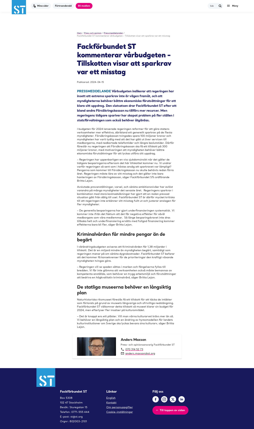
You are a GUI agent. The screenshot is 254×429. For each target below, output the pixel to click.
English (111, 398)
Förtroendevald (63, 5)
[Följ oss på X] (173, 399)
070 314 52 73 (134, 349)
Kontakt (111, 402)
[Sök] (220, 6)
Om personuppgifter (119, 407)
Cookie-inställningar (119, 412)
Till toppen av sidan (172, 410)
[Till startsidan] (19, 7)
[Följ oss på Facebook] (155, 399)
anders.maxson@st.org (140, 353)
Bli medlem (84, 5)
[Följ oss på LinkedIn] (181, 399)
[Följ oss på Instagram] (164, 399)
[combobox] (213, 6)
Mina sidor (43, 5)
